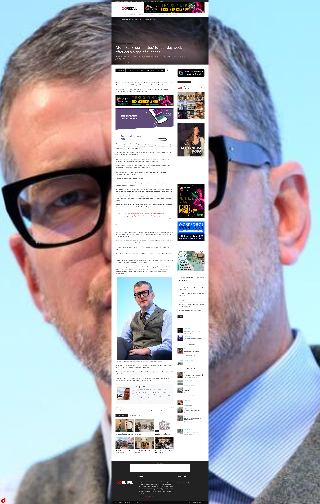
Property (161, 15)
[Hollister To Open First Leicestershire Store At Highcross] (125, 425)
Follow (201, 87)
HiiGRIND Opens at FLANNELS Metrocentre (190, 310)
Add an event (151, 1)
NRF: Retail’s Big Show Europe (193, 339)
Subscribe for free (128, 1)
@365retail (187, 87)
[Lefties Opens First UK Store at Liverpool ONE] (144, 425)
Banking (131, 43)
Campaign (158, 448)
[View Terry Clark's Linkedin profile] (132, 397)
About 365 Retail (119, 1)
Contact (156, 1)
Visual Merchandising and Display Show (192, 419)
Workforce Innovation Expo (193, 331)
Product (152, 15)
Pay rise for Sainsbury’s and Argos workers (162, 410)
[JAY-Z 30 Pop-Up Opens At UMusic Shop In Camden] (125, 443)
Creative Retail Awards (191, 351)
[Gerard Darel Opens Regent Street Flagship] (144, 443)
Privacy (189, 502)
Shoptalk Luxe (188, 383)
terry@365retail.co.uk (151, 497)
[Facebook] (179, 482)
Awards (161, 1)
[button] (202, 15)
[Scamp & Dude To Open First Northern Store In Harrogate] (164, 425)
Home (118, 15)
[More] (167, 70)
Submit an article (142, 1)
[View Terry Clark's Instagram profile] (132, 393)
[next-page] (119, 456)
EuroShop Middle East (191, 432)
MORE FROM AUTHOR (134, 415)
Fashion (117, 430)
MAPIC (186, 363)
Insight (168, 15)
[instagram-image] (182, 96)
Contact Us (201, 502)
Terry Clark (119, 62)
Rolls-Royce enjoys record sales (124, 410)
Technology (143, 15)
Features (133, 15)
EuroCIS (186, 390)
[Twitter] (188, 482)
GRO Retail (187, 403)
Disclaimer (195, 502)
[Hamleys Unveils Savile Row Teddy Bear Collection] (164, 443)
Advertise (135, 1)
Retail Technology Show (192, 410)
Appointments (121, 43)
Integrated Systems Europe (193, 375)
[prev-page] (117, 456)
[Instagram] (183, 482)
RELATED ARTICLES (121, 415)
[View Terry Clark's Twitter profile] (132, 389)
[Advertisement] (144, 77)
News (124, 15)
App (121, 19)
